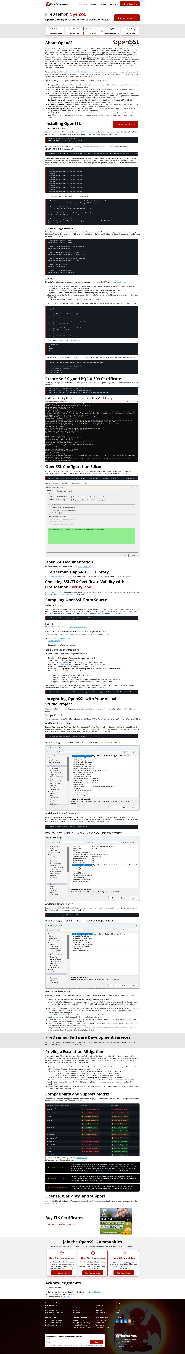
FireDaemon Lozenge (107, 72)
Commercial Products (54, 1303)
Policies (118, 1308)
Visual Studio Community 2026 (59, 638)
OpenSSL (48, 48)
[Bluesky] (125, 1321)
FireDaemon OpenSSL (61, 634)
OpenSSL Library (96, 1292)
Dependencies (56, 1017)
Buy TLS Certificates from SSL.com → (64, 1224)
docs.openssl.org (84, 567)
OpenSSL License (51, 1203)
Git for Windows (54, 641)
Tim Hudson (67, 1297)
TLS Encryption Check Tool (67, 594)
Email (48, 1338)
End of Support (81, 1158)
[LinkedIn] (117, 1321)
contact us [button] (61, 1044)
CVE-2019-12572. (115, 1060)
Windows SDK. (133, 1008)
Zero (56, 1310)
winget (128, 232)
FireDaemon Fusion (88, 72)
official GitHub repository (78, 627)
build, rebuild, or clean (65, 1019)
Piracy (118, 1310)
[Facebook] (121, 1321)
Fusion (57, 1308)
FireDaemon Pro (51, 1305)
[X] (133, 1321)
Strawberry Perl (53, 643)
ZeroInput (58, 1320)
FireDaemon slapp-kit (53, 576)
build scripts (63, 664)
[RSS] (129, 1321)
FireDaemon (50, 1308)
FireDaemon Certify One (72, 72)
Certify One (80, 587)
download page (88, 132)
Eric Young (77, 1294)
